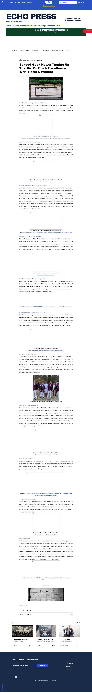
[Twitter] (84, 2)
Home (68, 662)
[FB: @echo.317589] (48, 2)
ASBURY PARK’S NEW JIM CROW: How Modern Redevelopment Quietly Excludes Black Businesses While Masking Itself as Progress (45, 643)
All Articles (14, 50)
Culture (21, 50)
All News (69, 665)
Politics (27, 50)
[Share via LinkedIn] (27, 613)
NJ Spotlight (35, 50)
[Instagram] (79, 2)
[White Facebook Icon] (14, 679)
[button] (46, 302)
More (67, 50)
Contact (69, 671)
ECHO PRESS (31, 16)
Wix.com (56, 682)
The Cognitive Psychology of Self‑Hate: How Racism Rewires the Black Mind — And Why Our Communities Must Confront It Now (69, 643)
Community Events (45, 50)
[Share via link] (30, 613)
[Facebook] (81, 2)
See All (78, 626)
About (68, 668)
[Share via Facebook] (20, 613)
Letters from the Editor (57, 50)
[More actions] (72, 60)
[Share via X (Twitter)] (23, 613)
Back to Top (2, 687)
